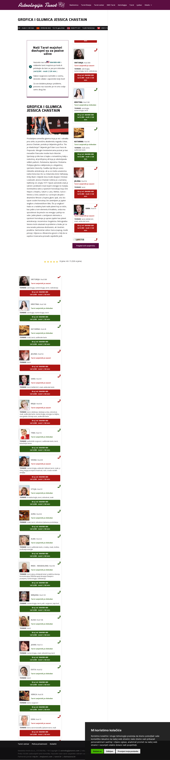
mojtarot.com (46, 756)
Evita (33, 663)
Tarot (131, 5)
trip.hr (35, 756)
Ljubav (139, 5)
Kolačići (53, 744)
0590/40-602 (48, 28)
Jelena (77, 175)
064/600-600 (55, 62)
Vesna (34, 453)
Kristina (78, 96)
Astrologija (122, 5)
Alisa (33, 613)
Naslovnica (74, 5)
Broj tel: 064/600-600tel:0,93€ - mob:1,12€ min (85, 71)
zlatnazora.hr (69, 756)
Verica (34, 688)
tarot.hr (57, 756)
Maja (87, 236)
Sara (87, 202)
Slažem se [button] (97, 751)
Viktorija (78, 56)
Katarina (78, 135)
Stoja (33, 483)
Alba (33, 532)
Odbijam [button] (109, 751)
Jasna (33, 638)
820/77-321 (78, 28)
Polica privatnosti (39, 744)
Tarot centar (99, 5)
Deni (33, 713)
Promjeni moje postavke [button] (128, 751)
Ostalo (147, 5)
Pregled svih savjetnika (85, 245)
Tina (33, 426)
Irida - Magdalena (39, 559)
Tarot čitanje (86, 5)
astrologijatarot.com (69, 750)
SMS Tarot (111, 5)
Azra (33, 508)
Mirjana (35, 589)
